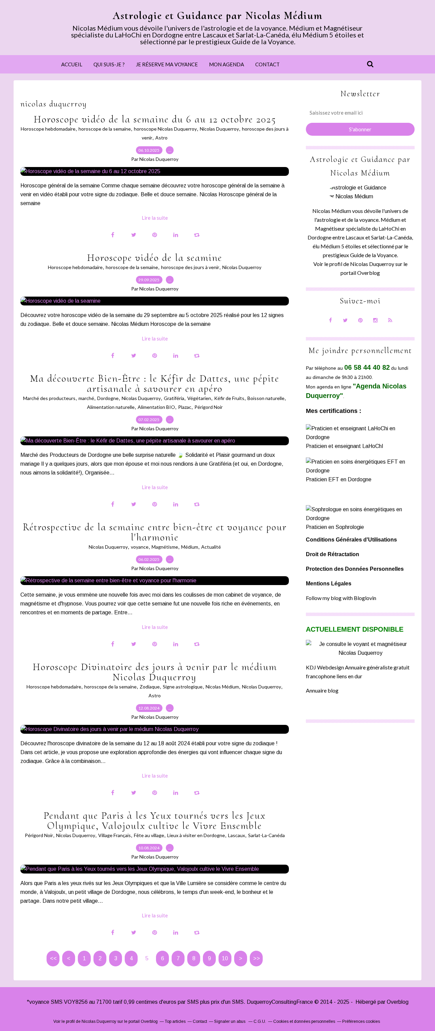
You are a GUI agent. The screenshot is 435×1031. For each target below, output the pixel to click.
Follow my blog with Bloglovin (341, 598)
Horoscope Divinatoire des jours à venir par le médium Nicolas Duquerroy (155, 672)
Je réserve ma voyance (167, 64)
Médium (189, 547)
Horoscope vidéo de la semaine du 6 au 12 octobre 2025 (155, 119)
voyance (140, 547)
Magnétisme (165, 547)
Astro (161, 137)
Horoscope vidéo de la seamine (154, 257)
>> (256, 958)
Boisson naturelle (265, 398)
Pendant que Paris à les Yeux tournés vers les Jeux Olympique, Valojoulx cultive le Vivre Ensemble (155, 820)
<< (53, 958)
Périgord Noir (208, 407)
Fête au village (149, 835)
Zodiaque (150, 686)
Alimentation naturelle (111, 407)
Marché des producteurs (49, 398)
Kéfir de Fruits (229, 398)
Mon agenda (226, 64)
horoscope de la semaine (105, 129)
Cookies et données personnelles (304, 1021)
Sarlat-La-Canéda (266, 835)
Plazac (184, 407)
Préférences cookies (361, 1021)
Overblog (397, 1002)
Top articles (175, 1021)
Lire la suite (155, 218)
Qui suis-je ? (109, 64)
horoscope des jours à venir (190, 267)
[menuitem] (71, 64)
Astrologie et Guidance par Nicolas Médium (218, 15)
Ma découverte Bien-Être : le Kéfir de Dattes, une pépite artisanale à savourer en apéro (154, 383)
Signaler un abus (230, 1021)
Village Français (114, 835)
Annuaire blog (322, 690)
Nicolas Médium (222, 686)
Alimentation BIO (156, 407)
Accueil (71, 64)
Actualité (211, 547)
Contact (267, 64)
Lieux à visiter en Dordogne (196, 835)
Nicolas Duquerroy (219, 129)
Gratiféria (174, 398)
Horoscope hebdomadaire (48, 129)
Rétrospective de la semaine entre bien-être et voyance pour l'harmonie (155, 532)
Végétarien (199, 398)
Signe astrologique (183, 686)
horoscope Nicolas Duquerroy (165, 129)
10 (225, 958)
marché (86, 398)
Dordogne (108, 398)
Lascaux (236, 835)
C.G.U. (260, 1021)
